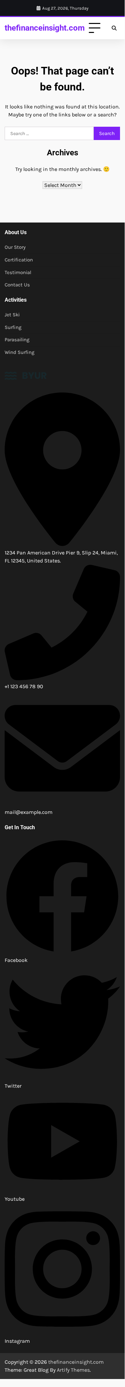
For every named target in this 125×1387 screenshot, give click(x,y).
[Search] (114, 28)
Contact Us (17, 285)
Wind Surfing (20, 352)
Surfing (13, 327)
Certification (19, 260)
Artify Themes (73, 1370)
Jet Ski (12, 315)
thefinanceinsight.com (45, 28)
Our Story (15, 247)
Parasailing (17, 340)
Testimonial (18, 272)
